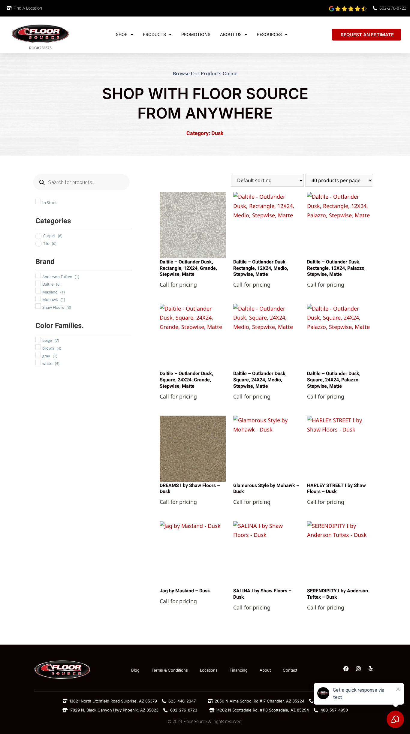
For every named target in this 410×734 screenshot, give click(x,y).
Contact (290, 670)
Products (154, 34)
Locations (209, 670)
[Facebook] (346, 668)
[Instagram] (358, 668)
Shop (122, 34)
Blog (135, 670)
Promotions (195, 34)
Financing (239, 670)
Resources (269, 34)
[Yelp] (370, 668)
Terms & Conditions (170, 670)
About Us (231, 34)
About (265, 670)
